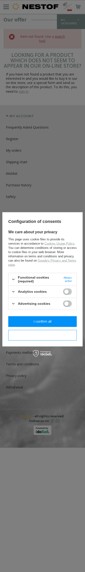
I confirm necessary (43, 335)
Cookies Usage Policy (59, 243)
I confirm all (42, 321)
